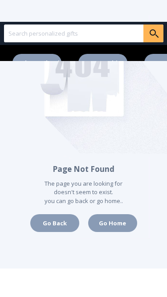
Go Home (112, 223)
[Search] (153, 33)
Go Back (55, 223)
